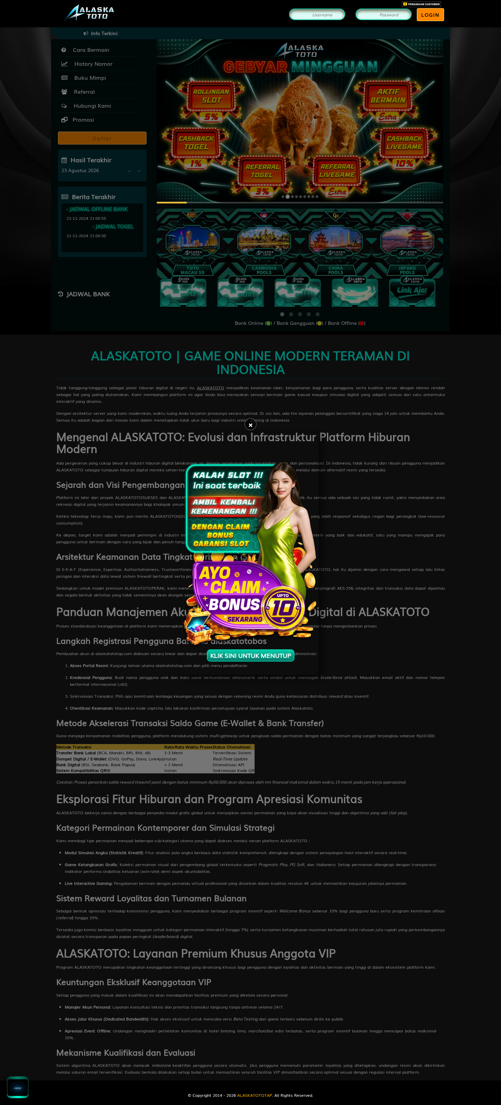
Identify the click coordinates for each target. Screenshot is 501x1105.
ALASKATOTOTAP (254, 1095)
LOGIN (430, 14)
